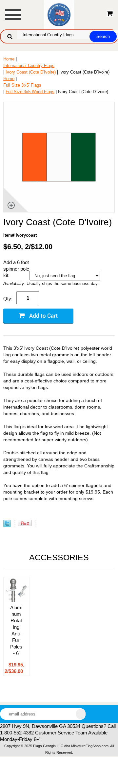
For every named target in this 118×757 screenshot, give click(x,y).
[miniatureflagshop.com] (59, 14)
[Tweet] (7, 525)
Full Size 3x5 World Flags (30, 91)
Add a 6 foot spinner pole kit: (16, 269)
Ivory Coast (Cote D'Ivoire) (31, 72)
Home (8, 59)
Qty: (7, 298)
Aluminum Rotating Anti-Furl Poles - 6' (16, 630)
